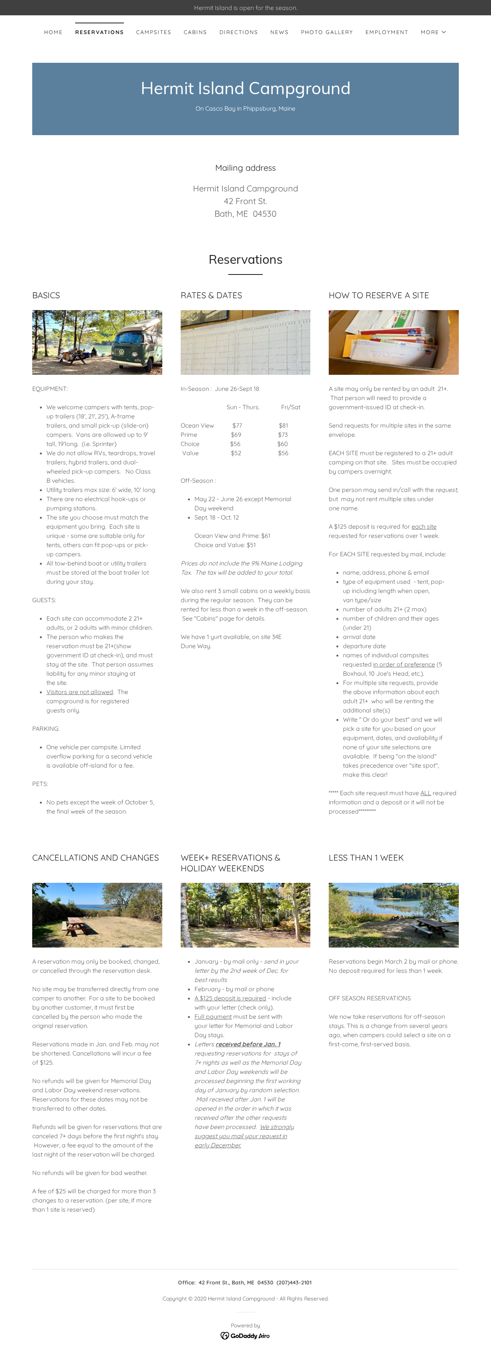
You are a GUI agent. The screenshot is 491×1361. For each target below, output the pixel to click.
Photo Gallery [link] (327, 32)
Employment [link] (387, 32)
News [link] (279, 32)
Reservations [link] (99, 32)
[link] (246, 92)
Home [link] (53, 32)
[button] (434, 32)
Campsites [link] (153, 32)
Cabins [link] (195, 32)
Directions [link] (238, 32)
